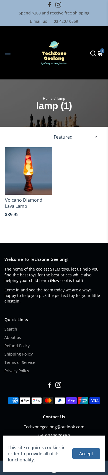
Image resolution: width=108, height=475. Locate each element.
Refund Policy (17, 345)
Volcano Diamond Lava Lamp (23, 203)
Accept (86, 454)
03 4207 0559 (66, 21)
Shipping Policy (18, 354)
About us (12, 337)
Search (10, 329)
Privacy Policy (16, 370)
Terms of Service (19, 362)
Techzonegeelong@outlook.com (54, 426)
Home (47, 98)
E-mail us (38, 21)
